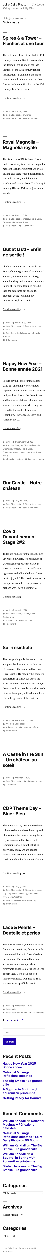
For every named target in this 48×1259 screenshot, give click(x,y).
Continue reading (14, 98)
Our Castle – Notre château (22, 485)
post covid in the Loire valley (19, 620)
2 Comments (27, 226)
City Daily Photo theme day (15, 893)
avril (8, 111)
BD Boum (31, 1140)
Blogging (19, 445)
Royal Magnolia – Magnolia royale (21, 144)
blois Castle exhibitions (16, 1012)
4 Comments (11, 904)
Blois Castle (11, 118)
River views (8, 897)
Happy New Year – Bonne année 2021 (23, 366)
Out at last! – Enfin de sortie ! (22, 252)
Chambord (7, 449)
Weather (6, 330)
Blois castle (16, 115)
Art (7, 724)
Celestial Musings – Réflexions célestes (17, 1074)
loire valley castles (14, 459)
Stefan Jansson (14, 1166)
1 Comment (11, 624)
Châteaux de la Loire (32, 219)
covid (32, 613)
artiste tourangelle (14, 727)
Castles (26, 613)
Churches (27, 115)
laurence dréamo (31, 727)
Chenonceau (18, 452)
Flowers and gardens (12, 222)
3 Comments (11, 340)
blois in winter (23, 333)
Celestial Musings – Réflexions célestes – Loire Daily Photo (22, 1136)
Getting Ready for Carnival (22, 1098)
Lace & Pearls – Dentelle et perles (21, 930)
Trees (25, 222)
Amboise (10, 445)
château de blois (34, 781)
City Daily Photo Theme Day (23, 900)
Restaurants (8, 617)
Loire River (30, 452)
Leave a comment (30, 118)
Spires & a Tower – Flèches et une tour (23, 40)
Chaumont (7, 452)
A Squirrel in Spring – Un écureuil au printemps (21, 1091)
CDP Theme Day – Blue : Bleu (22, 810)
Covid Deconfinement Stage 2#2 (19, 536)
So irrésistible (17, 647)
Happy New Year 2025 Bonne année (19, 1065)
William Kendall (14, 1121)
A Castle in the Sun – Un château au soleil (23, 759)
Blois (8, 115)
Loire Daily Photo (14, 4)
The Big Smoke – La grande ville (23, 1082)
